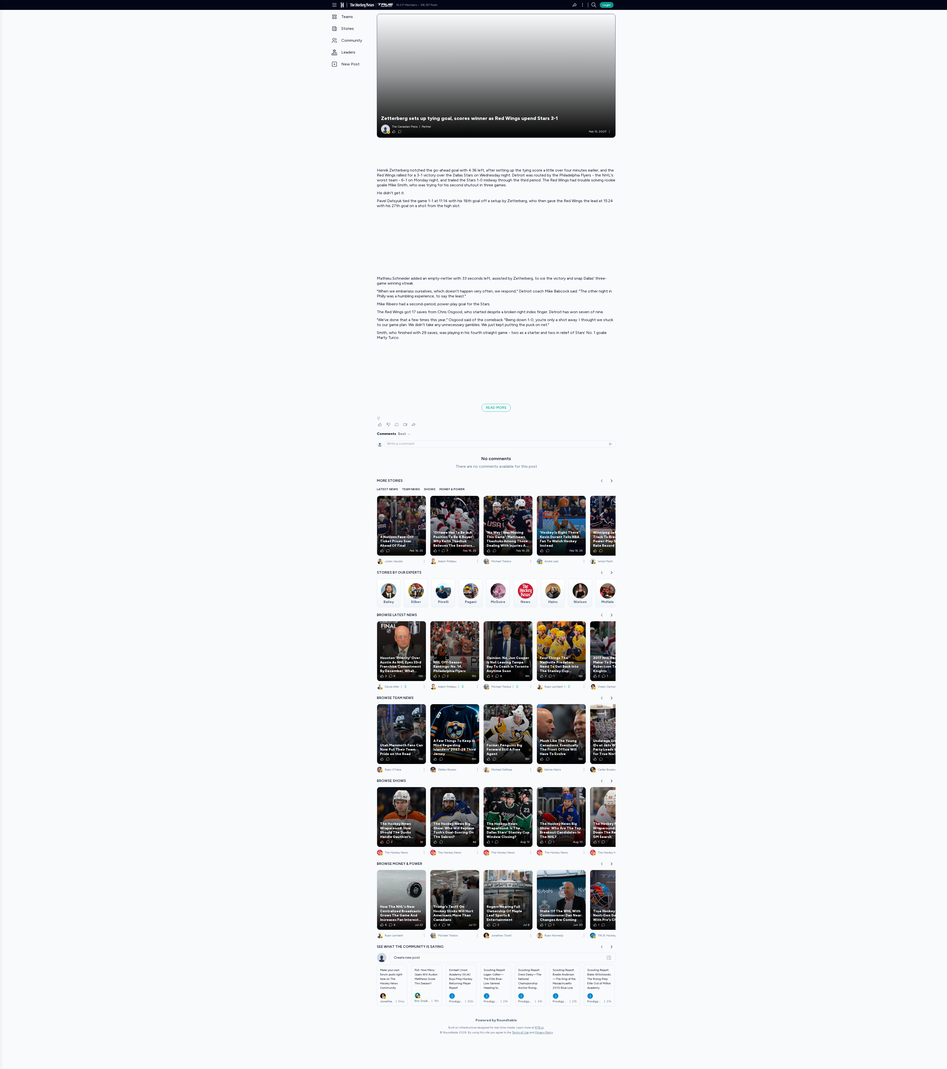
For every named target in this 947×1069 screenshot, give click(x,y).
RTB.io (539, 1027)
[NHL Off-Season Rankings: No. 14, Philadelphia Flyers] (454, 651)
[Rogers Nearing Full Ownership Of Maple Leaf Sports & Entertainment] (508, 900)
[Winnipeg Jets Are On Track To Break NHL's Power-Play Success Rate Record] (614, 526)
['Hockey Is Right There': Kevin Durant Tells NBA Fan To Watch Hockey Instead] (561, 526)
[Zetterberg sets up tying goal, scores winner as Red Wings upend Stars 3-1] (496, 75)
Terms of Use (520, 1032)
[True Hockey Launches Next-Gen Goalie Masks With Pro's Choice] (614, 900)
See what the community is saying (410, 947)
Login (607, 5)
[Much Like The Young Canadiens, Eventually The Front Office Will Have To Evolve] (561, 734)
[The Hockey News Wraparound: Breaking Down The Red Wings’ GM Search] (614, 817)
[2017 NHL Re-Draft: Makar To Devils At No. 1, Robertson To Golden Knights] (614, 651)
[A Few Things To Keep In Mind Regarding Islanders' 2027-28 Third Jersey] (454, 734)
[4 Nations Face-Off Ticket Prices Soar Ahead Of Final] (401, 526)
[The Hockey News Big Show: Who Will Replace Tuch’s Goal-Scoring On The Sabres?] (454, 817)
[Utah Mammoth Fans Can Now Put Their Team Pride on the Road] (401, 734)
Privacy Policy (544, 1032)
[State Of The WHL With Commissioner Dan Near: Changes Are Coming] (561, 900)
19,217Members (406, 5)
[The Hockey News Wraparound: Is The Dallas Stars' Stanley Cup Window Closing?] (508, 817)
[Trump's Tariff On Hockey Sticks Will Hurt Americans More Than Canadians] (454, 900)
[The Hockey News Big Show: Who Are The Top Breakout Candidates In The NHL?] (561, 817)
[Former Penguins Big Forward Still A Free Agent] (508, 734)
